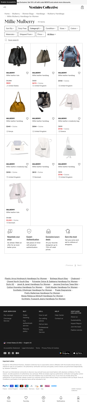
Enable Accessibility (8, 2)
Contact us (59, 318)
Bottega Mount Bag (59, 278)
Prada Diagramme (63, 290)
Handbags (40, 13)
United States (23, 389)
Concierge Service (7, 319)
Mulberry (16, 13)
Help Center (59, 315)
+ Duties (40, 83)
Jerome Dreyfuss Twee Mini (65, 284)
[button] (82, 7)
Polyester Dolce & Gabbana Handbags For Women (55, 281)
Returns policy (26, 330)
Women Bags (28, 13)
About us (74, 317)
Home (7, 13)
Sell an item (43, 324)
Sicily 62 (10, 284)
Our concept (8, 315)
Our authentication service (28, 323)
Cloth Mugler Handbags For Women (61, 287)
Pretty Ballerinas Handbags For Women (42, 293)
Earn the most (71, 236)
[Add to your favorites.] (27, 73)
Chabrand (75, 278)
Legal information (28, 348)
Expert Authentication (33, 238)
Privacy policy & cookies (50, 348)
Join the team (76, 327)
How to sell (43, 315)
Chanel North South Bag (18, 281)
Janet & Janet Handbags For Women (33, 284)
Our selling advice (43, 319)
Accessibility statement (12, 348)
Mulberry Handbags (55, 13)
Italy (42, 389)
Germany (31, 389)
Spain (37, 389)
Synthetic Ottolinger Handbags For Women (32, 290)
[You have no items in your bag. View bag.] (82, 7)
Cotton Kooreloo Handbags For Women (24, 287)
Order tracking (26, 316)
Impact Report (76, 323)
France (5, 389)
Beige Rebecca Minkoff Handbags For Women (42, 295)
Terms (38, 348)
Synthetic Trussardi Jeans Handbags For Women (43, 298)
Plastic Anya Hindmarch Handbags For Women (26, 278)
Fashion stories (76, 330)
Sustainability (76, 320)
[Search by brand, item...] (4, 7)
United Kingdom (13, 389)
